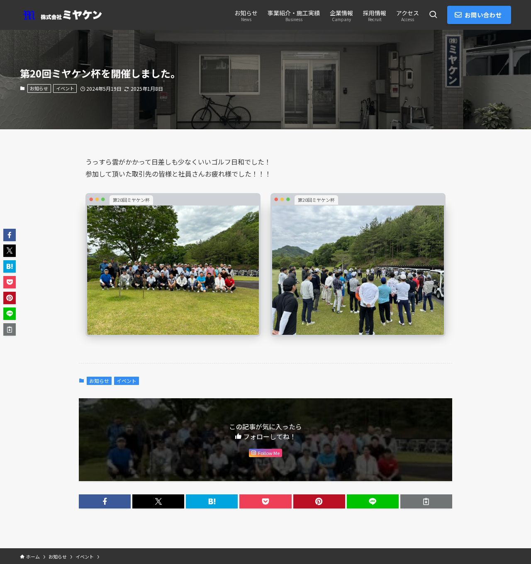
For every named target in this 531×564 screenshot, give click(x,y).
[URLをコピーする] (426, 501)
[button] (105, 501)
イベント (65, 88)
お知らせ (39, 88)
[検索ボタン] (433, 15)
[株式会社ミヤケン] (61, 15)
